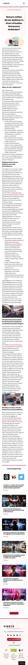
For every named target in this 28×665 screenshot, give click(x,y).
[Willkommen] (6, 2)
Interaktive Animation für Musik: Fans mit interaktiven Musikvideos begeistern (13, 604)
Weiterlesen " (6, 490)
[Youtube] (14, 635)
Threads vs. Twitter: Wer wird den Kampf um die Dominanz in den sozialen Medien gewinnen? (13, 486)
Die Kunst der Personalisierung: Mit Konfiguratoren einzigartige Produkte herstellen (14, 556)
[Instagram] (20, 635)
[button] (24, 3)
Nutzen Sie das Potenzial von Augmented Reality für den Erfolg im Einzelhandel (13, 510)
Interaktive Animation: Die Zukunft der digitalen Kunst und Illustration (14, 533)
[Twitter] (11, 635)
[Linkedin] (17, 635)
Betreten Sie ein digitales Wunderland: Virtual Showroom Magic (13, 580)
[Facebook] (8, 635)
